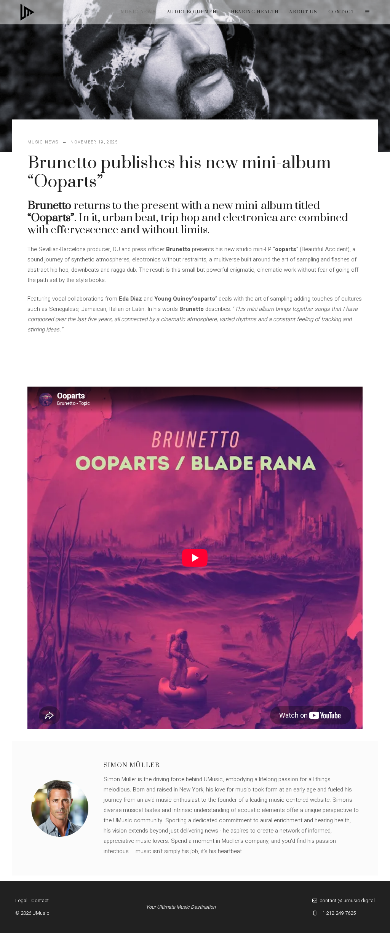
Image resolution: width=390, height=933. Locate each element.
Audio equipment (193, 12)
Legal (21, 900)
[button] (367, 12)
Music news (138, 12)
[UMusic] (27, 12)
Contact (341, 12)
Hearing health (254, 12)
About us (303, 12)
